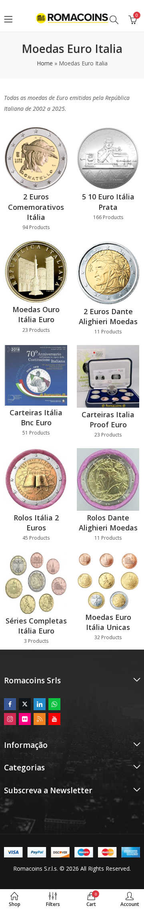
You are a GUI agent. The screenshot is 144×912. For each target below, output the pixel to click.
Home (45, 63)
